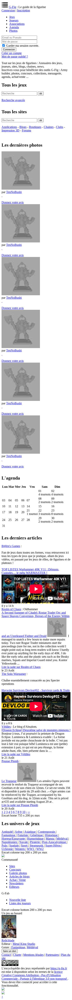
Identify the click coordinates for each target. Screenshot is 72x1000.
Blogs (22, 127)
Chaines (49, 127)
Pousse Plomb (10, 761)
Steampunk (37, 845)
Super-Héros (53, 845)
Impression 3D (10, 130)
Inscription (23, 10)
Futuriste (23, 835)
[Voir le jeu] (9, 937)
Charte (17, 954)
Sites (12, 866)
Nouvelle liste (17, 899)
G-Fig (12, 7)
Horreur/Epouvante (14, 838)
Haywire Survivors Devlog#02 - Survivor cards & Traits (36, 690)
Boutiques (35, 127)
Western (20, 849)
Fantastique (9, 835)
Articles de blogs (19, 876)
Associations (17, 23)
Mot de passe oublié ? (15, 56)
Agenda (14, 27)
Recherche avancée (13, 100)
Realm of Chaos (11, 609)
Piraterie (35, 842)
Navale (24, 842)
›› (29, 812)
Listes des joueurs (20, 903)
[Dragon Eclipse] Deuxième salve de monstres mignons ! (36, 730)
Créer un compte (12, 53)
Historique (51, 835)
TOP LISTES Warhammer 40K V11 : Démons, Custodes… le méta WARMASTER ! (30, 571)
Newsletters (16, 883)
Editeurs (14, 886)
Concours (15, 869)
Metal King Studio (24, 943)
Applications (9, 127)
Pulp (5, 845)
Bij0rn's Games (11, 546)
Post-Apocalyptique (54, 842)
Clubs (59, 127)
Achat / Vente (17, 880)
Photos (13, 30)
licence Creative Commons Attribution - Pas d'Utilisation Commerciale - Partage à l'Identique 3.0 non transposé (35, 975)
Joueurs (13, 20)
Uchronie (8, 849)
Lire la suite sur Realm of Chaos (21, 667)
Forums (26, 130)
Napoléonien (10, 842)
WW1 (31, 849)
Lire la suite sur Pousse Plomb (20, 805)
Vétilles (6, 726)
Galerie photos (18, 873)
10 (23, 812)
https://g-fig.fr (58, 968)
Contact (6, 954)
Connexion (8, 10)
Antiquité (8, 831)
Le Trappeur (9, 781)
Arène (19, 831)
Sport (24, 845)
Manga (50, 838)
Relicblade (8, 940)
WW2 (40, 849)
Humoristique (35, 838)
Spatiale (14, 845)
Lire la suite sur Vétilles (16, 754)
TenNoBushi (14, 192)
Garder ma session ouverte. (22, 45)
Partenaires (52, 954)
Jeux (12, 17)
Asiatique (30, 831)
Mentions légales (33, 954)
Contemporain (47, 831)
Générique (37, 835)
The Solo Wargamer (14, 673)
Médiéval (62, 838)
